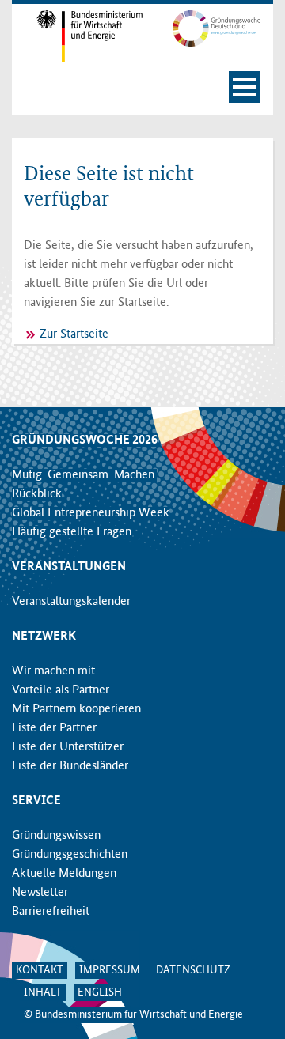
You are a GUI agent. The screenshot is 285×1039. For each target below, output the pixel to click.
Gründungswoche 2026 (85, 440)
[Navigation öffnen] (244, 87)
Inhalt (43, 992)
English (100, 992)
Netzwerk (44, 636)
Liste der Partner (54, 728)
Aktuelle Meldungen (64, 873)
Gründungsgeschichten (69, 854)
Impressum (109, 970)
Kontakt (39, 970)
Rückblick (37, 494)
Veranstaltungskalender (71, 601)
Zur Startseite (74, 334)
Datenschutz (193, 970)
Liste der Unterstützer (68, 747)
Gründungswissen (56, 835)
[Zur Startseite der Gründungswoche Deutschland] (207, 28)
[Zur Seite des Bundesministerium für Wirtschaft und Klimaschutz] (78, 36)
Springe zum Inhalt (143, 7)
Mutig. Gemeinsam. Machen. (84, 475)
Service (36, 801)
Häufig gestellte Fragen (71, 532)
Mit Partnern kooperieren (76, 709)
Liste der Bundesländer (70, 766)
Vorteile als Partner (60, 690)
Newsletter (40, 892)
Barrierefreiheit (50, 911)
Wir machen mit (53, 671)
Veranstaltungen (69, 567)
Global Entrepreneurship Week (90, 513)
